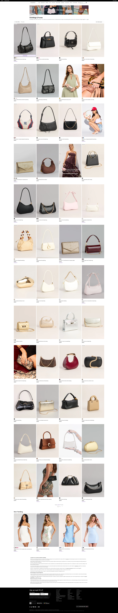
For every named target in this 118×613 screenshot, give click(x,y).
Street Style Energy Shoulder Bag (42, 99)
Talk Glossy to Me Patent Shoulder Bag (88, 59)
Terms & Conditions (59, 598)
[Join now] (50, 594)
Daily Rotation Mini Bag (62, 300)
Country (42, 592)
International (78, 596)
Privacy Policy (45, 597)
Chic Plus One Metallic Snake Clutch (42, 420)
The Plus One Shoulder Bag (41, 300)
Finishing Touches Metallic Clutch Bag (88, 99)
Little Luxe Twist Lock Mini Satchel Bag (43, 59)
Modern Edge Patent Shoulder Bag (87, 260)
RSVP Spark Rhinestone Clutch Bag (42, 341)
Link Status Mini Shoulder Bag (63, 139)
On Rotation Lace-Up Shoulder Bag (42, 139)
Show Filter (18, 21)
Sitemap (57, 599)
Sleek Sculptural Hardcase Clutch (19, 300)
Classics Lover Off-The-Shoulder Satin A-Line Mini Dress (23, 549)
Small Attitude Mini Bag (63, 59)
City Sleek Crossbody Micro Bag (87, 499)
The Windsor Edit (70, 593)
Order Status (78, 593)
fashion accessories (69, 568)
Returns (78, 595)
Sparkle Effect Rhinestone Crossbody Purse (21, 179)
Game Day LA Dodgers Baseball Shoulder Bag (89, 139)
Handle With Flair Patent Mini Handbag (65, 380)
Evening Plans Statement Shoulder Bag (65, 459)
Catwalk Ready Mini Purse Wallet (42, 179)
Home (30, 15)
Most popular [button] (100, 21)
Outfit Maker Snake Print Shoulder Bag (20, 380)
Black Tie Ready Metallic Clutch (87, 459)
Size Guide (78, 597)
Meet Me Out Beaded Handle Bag (19, 260)
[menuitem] (39, 2)
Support (2, 0)
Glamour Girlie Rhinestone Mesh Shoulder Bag (21, 99)
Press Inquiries (70, 595)
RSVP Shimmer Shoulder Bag (86, 341)
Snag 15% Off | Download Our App (64, 0)
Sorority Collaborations (71, 596)
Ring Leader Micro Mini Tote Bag (87, 179)
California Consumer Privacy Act (60, 595)
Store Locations (6, 0)
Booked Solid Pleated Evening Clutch (65, 99)
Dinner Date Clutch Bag (63, 499)
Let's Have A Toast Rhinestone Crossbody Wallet (67, 260)
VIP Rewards (58, 593)
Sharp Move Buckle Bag (17, 420)
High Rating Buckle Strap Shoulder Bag (20, 59)
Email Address (32, 592)
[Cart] (86, 2)
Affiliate (69, 594)
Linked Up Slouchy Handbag (63, 420)
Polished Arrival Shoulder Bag (41, 260)
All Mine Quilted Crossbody (18, 341)
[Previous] (49, 0)
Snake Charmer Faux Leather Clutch (88, 380)
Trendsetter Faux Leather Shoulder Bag (20, 499)
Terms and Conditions (40, 597)
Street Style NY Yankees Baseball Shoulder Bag (21, 139)
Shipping (78, 594)
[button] (99, 22)
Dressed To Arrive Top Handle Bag (64, 341)
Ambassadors (70, 597)
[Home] (32, 2)
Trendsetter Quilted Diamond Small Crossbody (44, 499)
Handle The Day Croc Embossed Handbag (43, 459)
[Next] (68, 0)
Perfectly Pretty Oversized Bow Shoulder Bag (89, 300)
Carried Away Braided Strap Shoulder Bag (20, 459)
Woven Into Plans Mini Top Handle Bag (88, 420)
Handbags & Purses (36, 18)
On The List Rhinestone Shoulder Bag (42, 380)
